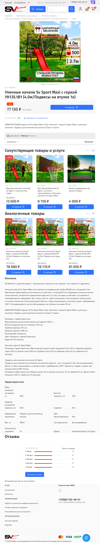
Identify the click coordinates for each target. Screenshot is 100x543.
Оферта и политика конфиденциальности (21, 503)
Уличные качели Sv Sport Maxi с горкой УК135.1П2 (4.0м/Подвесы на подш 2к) (80, 255)
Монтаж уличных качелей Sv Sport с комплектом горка (18, 190)
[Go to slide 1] (41, 84)
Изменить (32, 136)
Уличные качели (49, 15)
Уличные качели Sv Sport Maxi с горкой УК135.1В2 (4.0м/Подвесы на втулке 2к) (18, 255)
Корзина (8, 525)
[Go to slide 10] (56, 84)
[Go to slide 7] (51, 84)
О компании (20, 2)
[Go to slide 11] (58, 84)
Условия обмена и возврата (16, 507)
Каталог (8, 2)
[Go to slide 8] (53, 84)
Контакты (9, 494)
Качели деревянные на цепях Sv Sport (79, 189)
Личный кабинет (11, 521)
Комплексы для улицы (26, 15)
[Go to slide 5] (48, 84)
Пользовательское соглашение (17, 512)
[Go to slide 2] (43, 84)
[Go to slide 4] (46, 84)
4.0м (74, 18)
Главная (8, 15)
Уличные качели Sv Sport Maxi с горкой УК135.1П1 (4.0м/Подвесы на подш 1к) (49, 255)
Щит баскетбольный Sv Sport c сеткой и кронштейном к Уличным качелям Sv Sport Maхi (49, 192)
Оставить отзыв (34, 474)
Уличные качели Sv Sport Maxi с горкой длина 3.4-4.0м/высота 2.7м (36, 18)
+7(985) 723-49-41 (78, 2)
